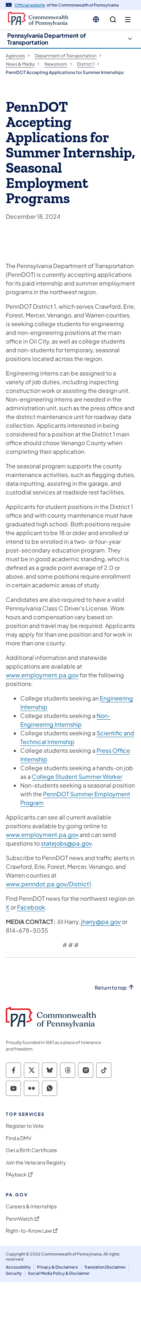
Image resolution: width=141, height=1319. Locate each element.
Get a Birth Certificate (31, 1150)
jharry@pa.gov (101, 921)
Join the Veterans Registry (36, 1162)
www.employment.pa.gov (42, 675)
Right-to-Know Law (29, 1231)
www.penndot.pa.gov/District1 (48, 884)
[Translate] (96, 19)
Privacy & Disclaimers (57, 1267)
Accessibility (18, 1267)
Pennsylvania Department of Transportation (46, 39)
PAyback (16, 1174)
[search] (113, 20)
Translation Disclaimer (105, 1267)
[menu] (127, 20)
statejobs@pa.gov (66, 843)
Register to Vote (25, 1126)
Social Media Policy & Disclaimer (59, 1273)
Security (14, 1273)
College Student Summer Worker (77, 776)
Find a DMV (18, 1138)
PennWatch (19, 1219)
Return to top (111, 988)
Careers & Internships (31, 1206)
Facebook (31, 907)
